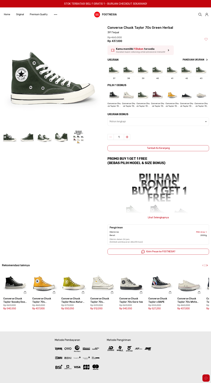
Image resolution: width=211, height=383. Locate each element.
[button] (207, 15)
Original (20, 14)
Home (7, 14)
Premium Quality (39, 14)
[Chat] (206, 378)
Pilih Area (200, 232)
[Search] (200, 15)
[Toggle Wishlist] (206, 39)
